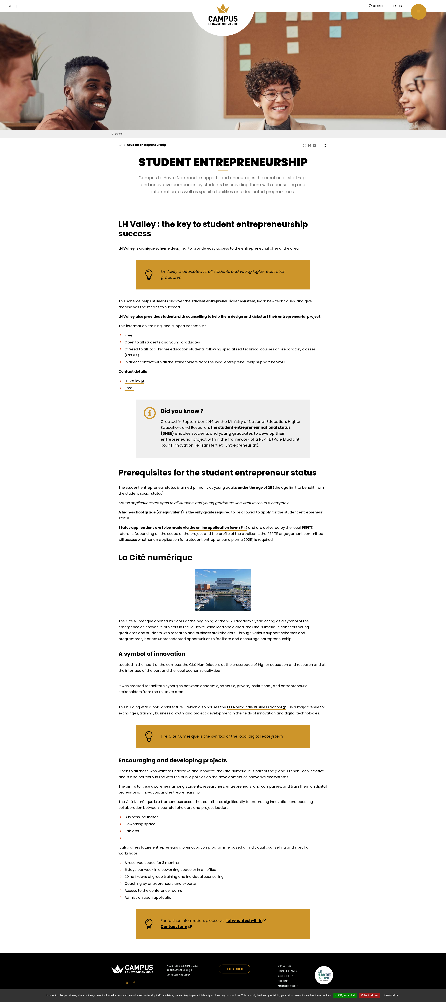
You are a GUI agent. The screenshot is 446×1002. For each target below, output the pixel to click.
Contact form (174, 926)
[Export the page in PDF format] (309, 145)
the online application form (214, 527)
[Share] (324, 145)
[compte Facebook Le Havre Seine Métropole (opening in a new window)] (16, 6)
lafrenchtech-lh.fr (244, 920)
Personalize (391, 995)
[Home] (120, 144)
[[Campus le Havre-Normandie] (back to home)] (132, 972)
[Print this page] (304, 145)
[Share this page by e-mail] (314, 145)
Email (129, 387)
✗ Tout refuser (369, 995)
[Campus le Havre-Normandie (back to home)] (223, 14)
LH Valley (132, 380)
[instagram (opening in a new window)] (9, 6)
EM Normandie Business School (254, 707)
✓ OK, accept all (345, 995)
